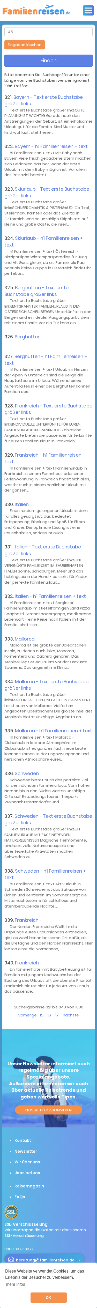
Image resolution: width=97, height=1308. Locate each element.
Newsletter (25, 1151)
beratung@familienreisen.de (45, 1260)
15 (41, 1015)
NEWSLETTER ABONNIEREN (48, 1110)
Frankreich (27, 963)
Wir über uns (27, 1162)
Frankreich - (28, 920)
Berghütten (28, 336)
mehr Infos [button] (15, 1284)
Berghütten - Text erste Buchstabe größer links (36, 291)
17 (57, 1015)
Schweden (27, 773)
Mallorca (25, 639)
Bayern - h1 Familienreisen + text (51, 146)
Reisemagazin (29, 1186)
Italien (22, 504)
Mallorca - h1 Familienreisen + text (53, 730)
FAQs (19, 1197)
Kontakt (22, 1140)
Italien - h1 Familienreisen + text (50, 596)
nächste (71, 1015)
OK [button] (48, 1298)
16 (49, 1015)
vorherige (27, 1015)
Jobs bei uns (27, 1173)
